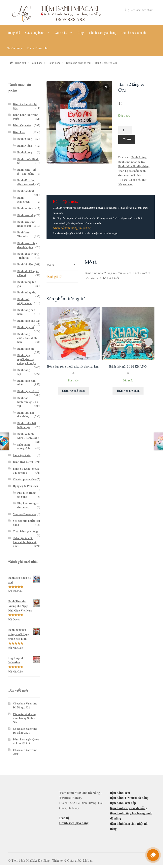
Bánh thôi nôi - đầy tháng (133, 166)
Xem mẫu (61, 32)
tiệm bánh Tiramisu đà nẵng (129, 797)
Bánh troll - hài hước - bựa (26, 425)
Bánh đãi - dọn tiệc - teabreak (26, 182)
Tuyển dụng (14, 48)
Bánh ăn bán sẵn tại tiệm (25, 106)
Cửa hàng (37, 63)
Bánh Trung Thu (37, 48)
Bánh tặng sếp (23, 372)
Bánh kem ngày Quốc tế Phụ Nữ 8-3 (26, 741)
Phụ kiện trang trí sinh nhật (28, 505)
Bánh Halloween (23, 199)
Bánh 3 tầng (24, 145)
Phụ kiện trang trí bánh (26, 495)
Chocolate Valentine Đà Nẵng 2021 (25, 731)
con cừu (128, 184)
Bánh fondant (25, 191)
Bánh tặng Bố (25, 327)
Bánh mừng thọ (26, 292)
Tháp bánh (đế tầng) (25, 531)
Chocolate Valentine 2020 (25, 752)
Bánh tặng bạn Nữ (28, 320)
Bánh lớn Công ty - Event (28, 273)
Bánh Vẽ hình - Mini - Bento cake (28, 436)
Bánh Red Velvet (23, 462)
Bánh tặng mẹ (25, 348)
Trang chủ (13, 32)
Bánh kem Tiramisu (23, 234)
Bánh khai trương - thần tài (28, 256)
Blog (81, 32)
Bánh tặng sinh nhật (26, 382)
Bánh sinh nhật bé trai (78, 63)
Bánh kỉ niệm (25, 264)
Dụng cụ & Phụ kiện (25, 486)
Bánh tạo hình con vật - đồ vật (27, 402)
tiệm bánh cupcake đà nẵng (128, 808)
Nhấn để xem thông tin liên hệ (72, 228)
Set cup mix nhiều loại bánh (26, 523)
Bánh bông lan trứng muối (25, 117)
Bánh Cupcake (22, 125)
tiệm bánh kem (120, 792)
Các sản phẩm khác (25, 479)
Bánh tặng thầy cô (28, 391)
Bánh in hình (25, 208)
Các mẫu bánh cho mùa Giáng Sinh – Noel (24, 718)
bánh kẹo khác (22, 455)
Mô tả (50, 265)
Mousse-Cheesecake (24, 514)
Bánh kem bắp (26, 215)
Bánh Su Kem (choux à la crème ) (26, 470)
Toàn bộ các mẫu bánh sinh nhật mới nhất (132, 173)
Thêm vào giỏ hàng (73, 390)
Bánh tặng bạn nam (26, 312)
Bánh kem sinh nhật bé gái (26, 224)
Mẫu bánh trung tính (23, 446)
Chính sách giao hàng (102, 32)
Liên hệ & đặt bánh (133, 32)
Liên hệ (64, 817)
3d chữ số (134, 180)
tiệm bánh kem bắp (123, 802)
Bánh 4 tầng (24, 152)
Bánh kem (54, 63)
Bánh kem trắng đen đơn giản (27, 245)
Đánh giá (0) (54, 276)
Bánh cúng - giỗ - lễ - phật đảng (27, 171)
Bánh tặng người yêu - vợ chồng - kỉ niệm (26, 359)
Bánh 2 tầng (138, 157)
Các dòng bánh (34, 32)
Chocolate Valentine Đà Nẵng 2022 (25, 705)
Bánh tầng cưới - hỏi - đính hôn (27, 338)
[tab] (62, 265)
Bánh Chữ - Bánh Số (28, 161)
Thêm (127, 139)
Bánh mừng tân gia (26, 284)
